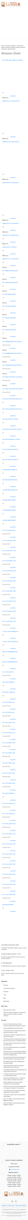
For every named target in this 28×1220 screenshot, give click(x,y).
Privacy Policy (11, 1205)
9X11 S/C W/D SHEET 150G (9, 560)
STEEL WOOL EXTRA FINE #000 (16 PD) (12, 409)
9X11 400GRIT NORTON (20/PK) (10, 270)
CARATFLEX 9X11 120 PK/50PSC (10, 259)
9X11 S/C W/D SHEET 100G (9, 540)
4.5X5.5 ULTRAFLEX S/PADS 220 (10, 449)
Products (6, 985)
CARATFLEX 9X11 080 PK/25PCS (10, 235)
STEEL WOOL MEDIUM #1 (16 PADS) (11, 439)
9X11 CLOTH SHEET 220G (8, 763)
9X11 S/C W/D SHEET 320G (9, 601)
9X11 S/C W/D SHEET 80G (8, 530)
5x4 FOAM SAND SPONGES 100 (10, 490)
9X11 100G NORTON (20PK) (9, 329)
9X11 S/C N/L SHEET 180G (8, 854)
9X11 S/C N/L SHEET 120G (8, 833)
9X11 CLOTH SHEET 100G (8, 722)
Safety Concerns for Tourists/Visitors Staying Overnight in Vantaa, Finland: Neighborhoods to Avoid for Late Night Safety (15, 1053)
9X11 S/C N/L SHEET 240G (8, 874)
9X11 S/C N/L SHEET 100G (8, 823)
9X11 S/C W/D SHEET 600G (9, 611)
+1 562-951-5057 (15, 1169)
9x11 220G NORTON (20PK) (9, 294)
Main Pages (6, 1001)
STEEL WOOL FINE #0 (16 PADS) (10, 419)
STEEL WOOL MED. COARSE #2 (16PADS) (12, 60)
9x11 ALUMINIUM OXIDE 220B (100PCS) (12, 353)
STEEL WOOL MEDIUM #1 (8, 682)
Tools (5, 994)
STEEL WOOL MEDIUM (7, 904)
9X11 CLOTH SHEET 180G (8, 753)
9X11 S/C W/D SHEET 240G (9, 591)
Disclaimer (4, 1205)
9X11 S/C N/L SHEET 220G (8, 864)
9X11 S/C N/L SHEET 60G (8, 803)
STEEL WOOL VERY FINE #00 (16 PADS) (12, 429)
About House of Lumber (9, 1010)
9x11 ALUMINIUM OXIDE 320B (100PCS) (12, 365)
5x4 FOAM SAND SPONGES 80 (9, 479)
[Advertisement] (14, 23)
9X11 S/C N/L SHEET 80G (8, 813)
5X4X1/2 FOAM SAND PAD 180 (10, 651)
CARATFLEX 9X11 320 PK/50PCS (10, 223)
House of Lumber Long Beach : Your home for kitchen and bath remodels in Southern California (15, 1014)
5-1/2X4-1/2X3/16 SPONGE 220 (10, 641)
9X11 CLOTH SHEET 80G (8, 712)
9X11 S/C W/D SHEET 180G (9, 571)
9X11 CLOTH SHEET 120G (8, 732)
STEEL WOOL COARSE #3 (8, 692)
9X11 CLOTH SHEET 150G (8, 742)
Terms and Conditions (21, 1205)
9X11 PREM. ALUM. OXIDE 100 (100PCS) (12, 377)
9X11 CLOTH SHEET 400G (8, 783)
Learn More (13, 96)
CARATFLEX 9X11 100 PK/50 (9, 247)
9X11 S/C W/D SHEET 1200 (9, 621)
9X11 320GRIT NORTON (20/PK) (10, 282)
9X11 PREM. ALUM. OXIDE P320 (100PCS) (12, 388)
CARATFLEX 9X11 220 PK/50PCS (10, 182)
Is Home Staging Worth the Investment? (13, 1028)
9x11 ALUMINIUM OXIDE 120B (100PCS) (12, 341)
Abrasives (6, 991)
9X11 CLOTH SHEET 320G (8, 773)
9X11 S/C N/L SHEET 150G (8, 844)
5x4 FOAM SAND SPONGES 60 (9, 469)
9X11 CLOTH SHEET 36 (8, 672)
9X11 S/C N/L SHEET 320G (8, 884)
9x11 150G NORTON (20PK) (9, 306)
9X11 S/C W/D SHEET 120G (9, 550)
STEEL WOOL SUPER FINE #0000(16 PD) (12, 399)
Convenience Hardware (9, 988)
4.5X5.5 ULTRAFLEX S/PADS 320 (10, 459)
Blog (5, 998)
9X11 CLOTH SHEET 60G (8, 702)
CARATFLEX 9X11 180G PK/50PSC (10, 141)
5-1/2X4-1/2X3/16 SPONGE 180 (10, 631)
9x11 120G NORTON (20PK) (9, 318)
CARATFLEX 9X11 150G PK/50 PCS (11, 101)
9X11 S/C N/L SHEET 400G (8, 894)
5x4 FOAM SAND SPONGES (9, 500)
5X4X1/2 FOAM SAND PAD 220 (10, 662)
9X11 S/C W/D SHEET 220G (9, 581)
